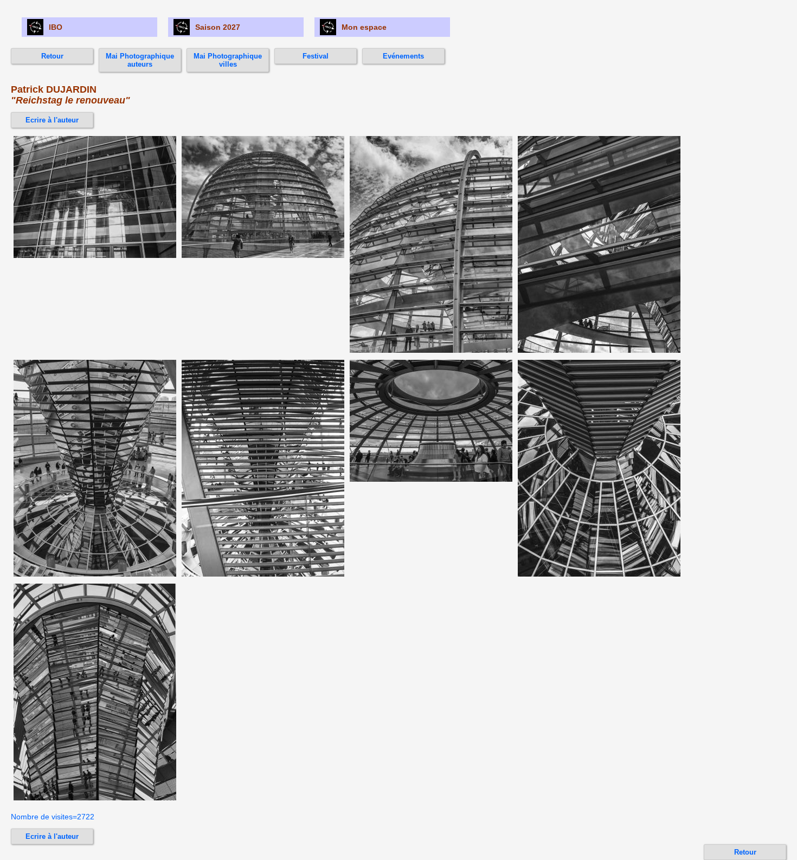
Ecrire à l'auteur (52, 120)
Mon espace (364, 27)
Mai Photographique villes (228, 60)
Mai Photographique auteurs (140, 60)
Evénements (403, 56)
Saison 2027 (217, 27)
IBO (55, 27)
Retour (52, 56)
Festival (316, 56)
